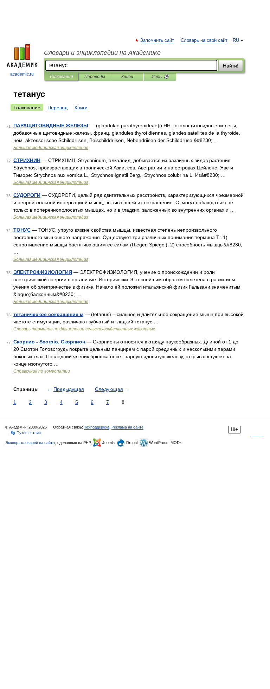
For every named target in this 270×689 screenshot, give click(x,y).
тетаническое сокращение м (48, 314)
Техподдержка (96, 427)
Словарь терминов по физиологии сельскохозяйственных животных (84, 329)
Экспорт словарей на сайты (30, 442)
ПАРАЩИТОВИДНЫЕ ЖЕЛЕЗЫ (50, 125)
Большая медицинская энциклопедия (50, 147)
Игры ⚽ (160, 76)
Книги (127, 76)
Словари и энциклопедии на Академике (102, 52)
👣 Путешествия (26, 433)
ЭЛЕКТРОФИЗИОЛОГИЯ (42, 272)
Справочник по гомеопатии (41, 371)
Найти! (230, 66)
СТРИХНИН (26, 160)
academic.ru (22, 74)
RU (236, 40)
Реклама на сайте (127, 427)
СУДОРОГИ (26, 195)
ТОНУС (22, 230)
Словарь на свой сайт (204, 40)
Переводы (94, 76)
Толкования (61, 76)
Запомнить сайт (157, 40)
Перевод (57, 107)
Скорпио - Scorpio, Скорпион (49, 341)
